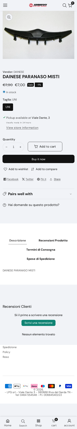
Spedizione (10, 347)
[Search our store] (65, 5)
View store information (22, 128)
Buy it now (38, 159)
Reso (6, 357)
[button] (38, 194)
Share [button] (57, 179)
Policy (6, 352)
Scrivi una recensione (38, 323)
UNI (9, 108)
